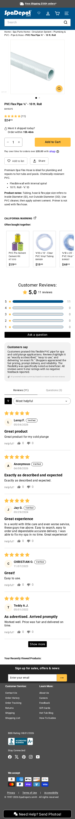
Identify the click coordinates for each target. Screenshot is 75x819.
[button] (12, 116)
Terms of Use (29, 792)
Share (41, 160)
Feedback (44, 703)
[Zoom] (59, 88)
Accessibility (51, 792)
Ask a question (37, 334)
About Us (44, 692)
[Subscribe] (62, 677)
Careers (43, 698)
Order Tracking (13, 703)
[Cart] (56, 13)
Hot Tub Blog (46, 713)
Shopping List (12, 718)
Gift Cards (44, 708)
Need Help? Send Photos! (39, 814)
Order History (12, 698)
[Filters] (8, 401)
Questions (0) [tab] (54, 390)
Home (7, 32)
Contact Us (11, 692)
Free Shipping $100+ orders (40, 3)
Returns (9, 708)
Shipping (10, 713)
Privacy (11, 792)
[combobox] (37, 22)
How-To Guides (47, 718)
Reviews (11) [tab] (21, 390)
